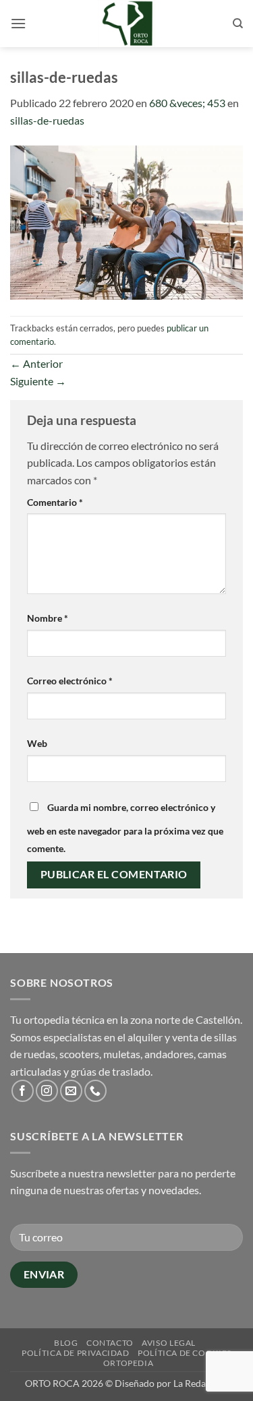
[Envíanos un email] (71, 1091)
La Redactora (200, 1383)
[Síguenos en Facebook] (22, 1091)
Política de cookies (184, 1353)
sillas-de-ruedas (47, 120)
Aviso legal (169, 1343)
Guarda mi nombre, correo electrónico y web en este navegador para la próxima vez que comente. (125, 828)
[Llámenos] (95, 1091)
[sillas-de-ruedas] (126, 220)
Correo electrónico (70, 680)
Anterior (36, 363)
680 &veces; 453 (187, 102)
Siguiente (38, 380)
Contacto (110, 1343)
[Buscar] (238, 23)
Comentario (55, 502)
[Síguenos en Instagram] (47, 1091)
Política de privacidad (75, 1353)
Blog (66, 1343)
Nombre (47, 618)
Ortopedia (128, 1363)
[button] (18, 23)
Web (37, 743)
